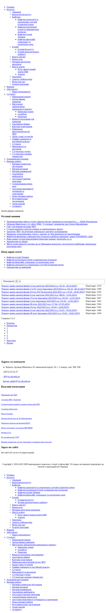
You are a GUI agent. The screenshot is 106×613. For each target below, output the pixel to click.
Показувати (9, 281)
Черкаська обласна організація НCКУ (15, 423)
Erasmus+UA (6, 432)
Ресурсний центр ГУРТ (10, 437)
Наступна (11, 340)
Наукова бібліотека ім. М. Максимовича (16, 418)
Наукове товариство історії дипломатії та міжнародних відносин (26, 442)
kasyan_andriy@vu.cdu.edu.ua (16, 381)
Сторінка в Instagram (9, 409)
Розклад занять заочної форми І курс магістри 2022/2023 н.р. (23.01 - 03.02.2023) (39, 310)
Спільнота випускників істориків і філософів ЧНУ (20, 404)
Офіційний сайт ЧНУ (9, 395)
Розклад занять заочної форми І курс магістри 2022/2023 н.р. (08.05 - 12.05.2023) (39, 295)
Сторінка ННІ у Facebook (11, 399)
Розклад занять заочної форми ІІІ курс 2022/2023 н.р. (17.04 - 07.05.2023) (36, 304)
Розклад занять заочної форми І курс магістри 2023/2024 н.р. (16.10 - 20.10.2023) (39, 286)
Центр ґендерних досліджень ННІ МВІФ (17, 428)
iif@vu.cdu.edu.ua (12, 376)
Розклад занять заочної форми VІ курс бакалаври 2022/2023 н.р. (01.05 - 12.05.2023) (41, 298)
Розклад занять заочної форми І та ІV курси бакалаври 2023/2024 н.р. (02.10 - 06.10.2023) (43, 289)
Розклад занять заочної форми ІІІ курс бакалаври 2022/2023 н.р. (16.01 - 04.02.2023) (41, 313)
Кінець (10, 343)
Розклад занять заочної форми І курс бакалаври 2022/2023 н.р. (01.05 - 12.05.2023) (40, 301)
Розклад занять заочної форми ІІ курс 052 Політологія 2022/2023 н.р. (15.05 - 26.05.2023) (43, 292)
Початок (11, 323)
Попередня (12, 325)
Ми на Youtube (7, 413)
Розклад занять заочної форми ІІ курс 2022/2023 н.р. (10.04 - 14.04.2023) (35, 307)
